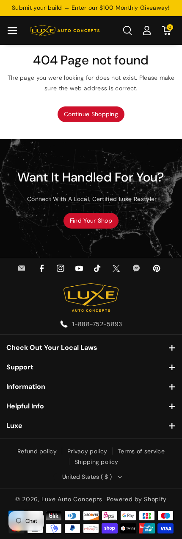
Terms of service (141, 451)
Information (25, 386)
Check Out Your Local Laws (51, 347)
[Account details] (147, 30)
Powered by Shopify (137, 499)
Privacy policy (87, 451)
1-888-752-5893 (97, 324)
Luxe (14, 425)
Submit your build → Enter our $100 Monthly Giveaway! (91, 7)
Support (19, 367)
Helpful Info (25, 406)
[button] (12, 30)
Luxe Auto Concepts (71, 499)
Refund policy (37, 451)
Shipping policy (96, 462)
